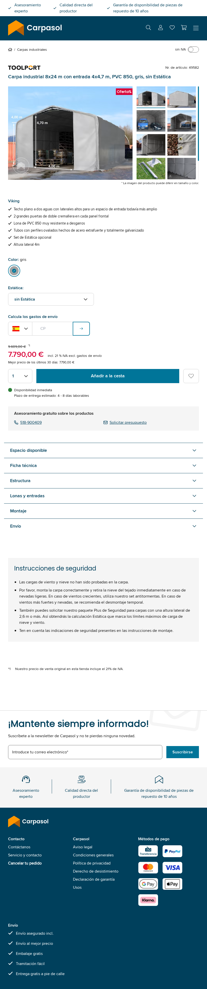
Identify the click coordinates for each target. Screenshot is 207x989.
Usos (77, 887)
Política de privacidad (92, 863)
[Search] (148, 28)
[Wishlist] (172, 29)
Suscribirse (182, 752)
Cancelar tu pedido (25, 863)
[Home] (11, 49)
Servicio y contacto (25, 855)
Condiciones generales (93, 855)
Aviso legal (82, 847)
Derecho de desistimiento (95, 871)
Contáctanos (19, 847)
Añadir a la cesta (108, 376)
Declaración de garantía (94, 879)
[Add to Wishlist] (191, 376)
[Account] (161, 28)
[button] (184, 27)
